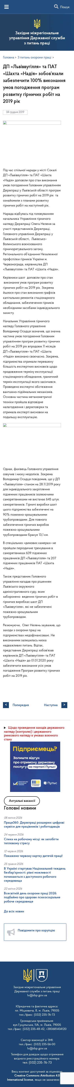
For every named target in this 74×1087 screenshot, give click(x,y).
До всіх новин (14, 911)
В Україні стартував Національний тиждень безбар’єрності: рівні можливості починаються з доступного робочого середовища (35, 874)
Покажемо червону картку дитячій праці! (33, 856)
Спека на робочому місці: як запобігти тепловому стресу (31, 841)
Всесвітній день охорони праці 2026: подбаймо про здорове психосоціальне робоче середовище (32, 897)
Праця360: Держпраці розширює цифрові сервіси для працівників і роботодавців (34, 824)
